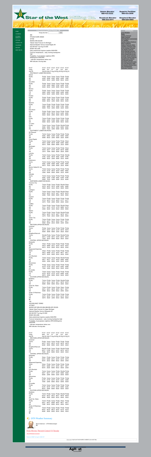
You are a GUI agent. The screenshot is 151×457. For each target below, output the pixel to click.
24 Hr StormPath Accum (128, 52)
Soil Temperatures (126, 66)
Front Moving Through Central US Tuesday (43, 430)
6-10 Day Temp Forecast (128, 55)
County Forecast (126, 35)
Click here (69, 439)
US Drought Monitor (127, 60)
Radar (123, 34)
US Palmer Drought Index (128, 62)
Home (17, 31)
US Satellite (124, 40)
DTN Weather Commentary (129, 39)
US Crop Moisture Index (128, 63)
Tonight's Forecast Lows (128, 46)
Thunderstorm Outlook (127, 59)
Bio (37, 425)
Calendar (18, 45)
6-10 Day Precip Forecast (128, 57)
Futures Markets (18, 37)
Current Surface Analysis (128, 42)
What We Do (19, 50)
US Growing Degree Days (128, 65)
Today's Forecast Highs (128, 45)
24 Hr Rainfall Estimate (128, 51)
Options (18, 40)
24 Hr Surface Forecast (128, 48)
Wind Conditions (126, 43)
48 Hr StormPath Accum (128, 54)
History (18, 47)
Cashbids (18, 33)
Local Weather (125, 32)
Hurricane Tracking (126, 68)
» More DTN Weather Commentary (33, 433)
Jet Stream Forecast (127, 49)
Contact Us (19, 42)
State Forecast (125, 37)
